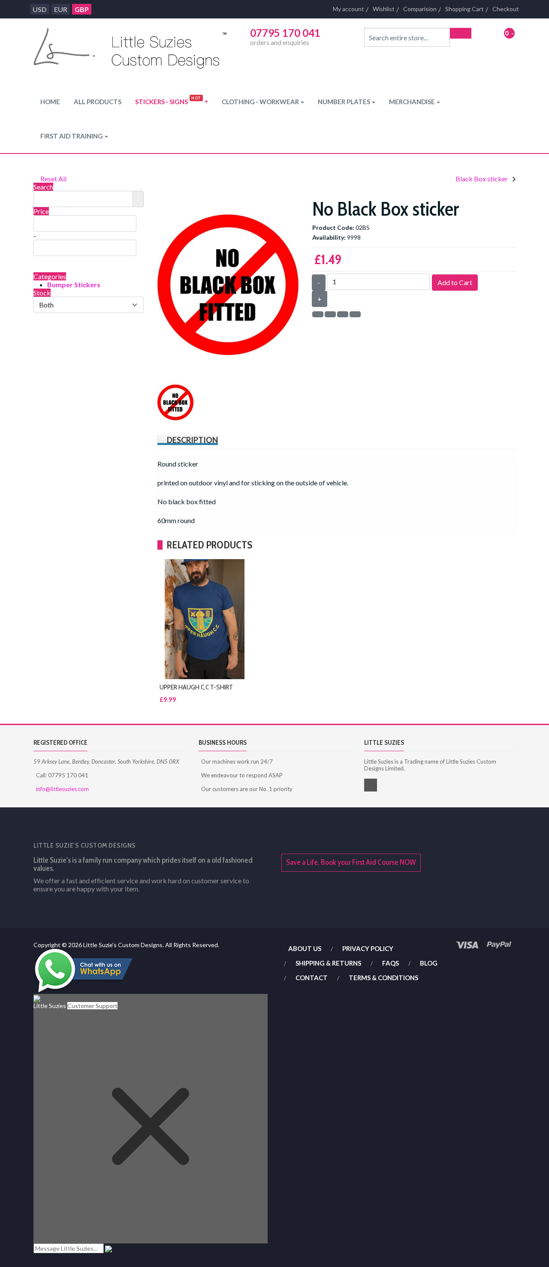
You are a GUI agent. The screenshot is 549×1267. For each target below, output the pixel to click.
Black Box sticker (481, 179)
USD (40, 9)
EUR (60, 9)
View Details (408, 439)
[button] (171, 101)
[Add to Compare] (408, 418)
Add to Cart (454, 282)
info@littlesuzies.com (62, 788)
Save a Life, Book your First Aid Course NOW (351, 862)
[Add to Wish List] (399, 418)
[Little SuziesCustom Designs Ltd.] (129, 50)
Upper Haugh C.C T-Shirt (196, 687)
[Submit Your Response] (108, 1248)
